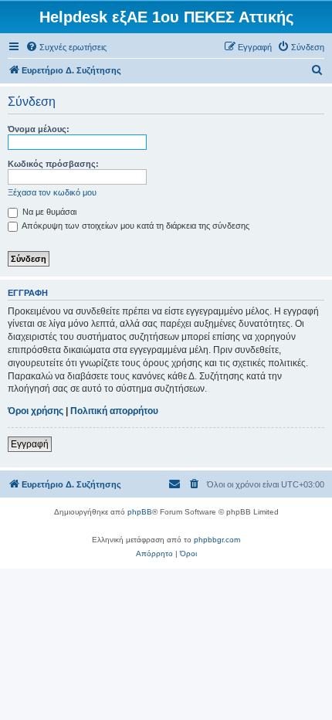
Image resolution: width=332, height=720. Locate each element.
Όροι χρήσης (35, 411)
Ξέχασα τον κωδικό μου (52, 192)
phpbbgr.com (217, 539)
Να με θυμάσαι (48, 211)
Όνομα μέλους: (38, 129)
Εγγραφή (30, 444)
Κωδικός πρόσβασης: (53, 163)
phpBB (139, 512)
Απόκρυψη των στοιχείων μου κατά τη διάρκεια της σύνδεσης (134, 225)
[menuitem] (66, 47)
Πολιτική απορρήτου (114, 411)
